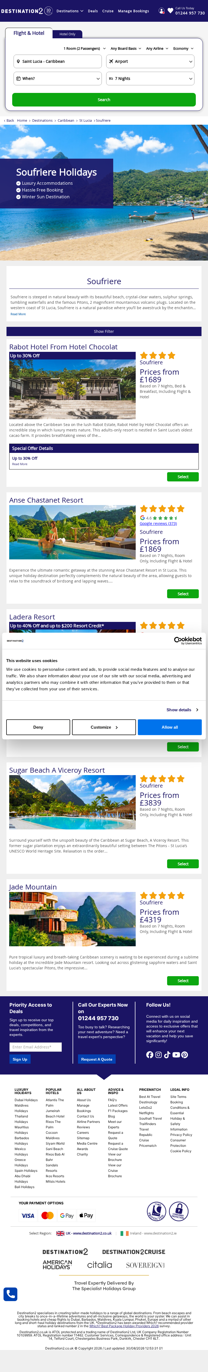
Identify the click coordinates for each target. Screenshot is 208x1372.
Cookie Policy (180, 1151)
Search (104, 99)
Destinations (68, 11)
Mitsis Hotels (55, 1181)
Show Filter (104, 331)
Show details (179, 709)
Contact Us (85, 1116)
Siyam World (55, 1143)
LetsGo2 (145, 1107)
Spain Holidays (26, 1171)
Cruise (108, 11)
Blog (111, 1116)
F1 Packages (118, 1111)
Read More (18, 314)
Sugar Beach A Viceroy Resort (57, 770)
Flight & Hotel (29, 33)
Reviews (83, 1127)
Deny (38, 727)
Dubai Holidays (26, 1100)
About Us (84, 1100)
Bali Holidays (24, 1187)
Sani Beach (54, 1149)
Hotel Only (67, 34)
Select (183, 476)
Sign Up (20, 1059)
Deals (93, 11)
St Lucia (85, 120)
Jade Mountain (33, 887)
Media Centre (87, 1143)
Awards (82, 1149)
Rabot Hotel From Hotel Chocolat (63, 347)
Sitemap (83, 1138)
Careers (83, 1132)
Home (22, 120)
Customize (101, 727)
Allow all (170, 727)
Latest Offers (118, 1105)
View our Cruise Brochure (115, 1170)
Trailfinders (147, 1124)
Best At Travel (149, 1097)
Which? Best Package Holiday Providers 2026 (124, 1326)
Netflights (146, 1113)
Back (10, 120)
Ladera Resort (32, 617)
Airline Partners (88, 1122)
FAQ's (112, 1100)
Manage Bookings (133, 11)
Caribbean (66, 120)
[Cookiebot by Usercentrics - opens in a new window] (178, 641)
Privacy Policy (181, 1135)
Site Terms (178, 1097)
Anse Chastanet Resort (46, 500)
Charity (82, 1154)
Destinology (148, 1102)
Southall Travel (150, 1118)
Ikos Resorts (55, 1176)
